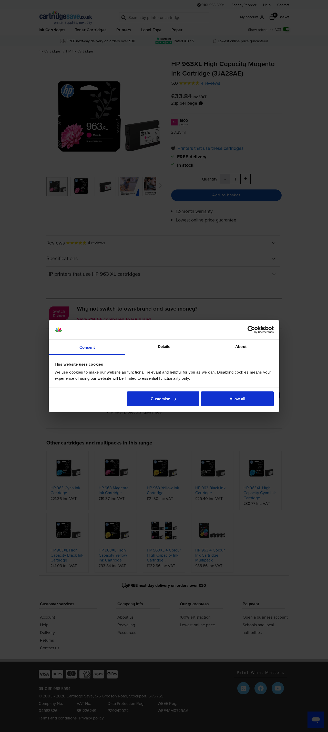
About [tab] (241, 346)
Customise (160, 398)
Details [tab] (164, 346)
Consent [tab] (87, 347)
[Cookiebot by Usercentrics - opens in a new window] (251, 330)
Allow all (237, 398)
